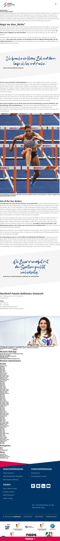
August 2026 (3, 366)
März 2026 (3, 372)
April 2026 (2, 371)
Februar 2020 (3, 437)
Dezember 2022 (4, 413)
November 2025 (4, 377)
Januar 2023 (3, 412)
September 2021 (4, 426)
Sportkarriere (11, 348)
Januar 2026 (3, 374)
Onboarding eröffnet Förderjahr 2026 (10, 359)
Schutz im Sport (8, 498)
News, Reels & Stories (10, 489)
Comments (36, 348)
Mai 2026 (2, 369)
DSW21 (37, 346)
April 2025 (2, 386)
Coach (27, 346)
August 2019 (3, 441)
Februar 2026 (3, 373)
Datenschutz (28, 517)
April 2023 (2, 411)
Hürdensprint (43, 346)
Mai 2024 (2, 397)
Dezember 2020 (4, 433)
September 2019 (4, 440)
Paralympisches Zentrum (38, 476)
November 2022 (4, 414)
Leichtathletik (3, 348)
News (1, 447)
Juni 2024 (2, 396)
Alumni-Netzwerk (8, 495)
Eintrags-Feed (3, 455)
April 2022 (2, 419)
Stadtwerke (19, 348)
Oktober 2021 (3, 424)
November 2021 (4, 423)
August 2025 (3, 381)
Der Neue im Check (5, 355)
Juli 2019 (2, 442)
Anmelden (3, 454)
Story (16, 346)
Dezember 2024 (4, 389)
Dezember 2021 (4, 422)
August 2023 (3, 406)
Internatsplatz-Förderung (10, 480)
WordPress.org (4, 458)
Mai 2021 (2, 431)
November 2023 (4, 403)
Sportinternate (35, 473)
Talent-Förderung (8, 473)
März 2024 (2, 399)
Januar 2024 (3, 401)
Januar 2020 (3, 438)
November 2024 (4, 391)
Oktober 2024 (3, 392)
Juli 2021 (2, 428)
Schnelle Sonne (4, 357)
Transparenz (39, 517)
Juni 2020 (2, 434)
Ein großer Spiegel (8, 11)
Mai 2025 (2, 384)
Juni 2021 (2, 429)
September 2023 (4, 404)
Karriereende (50, 346)
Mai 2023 (2, 409)
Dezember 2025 (4, 376)
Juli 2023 (2, 407)
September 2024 (4, 393)
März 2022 (2, 421)
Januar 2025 (3, 388)
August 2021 (3, 427)
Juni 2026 (2, 368)
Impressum (17, 517)
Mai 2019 (2, 443)
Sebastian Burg (4, 346)
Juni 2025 (2, 383)
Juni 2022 (2, 417)
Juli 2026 (2, 367)
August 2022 (3, 416)
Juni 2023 (2, 408)
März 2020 (3, 436)
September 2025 (4, 379)
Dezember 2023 (4, 402)
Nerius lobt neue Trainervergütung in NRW (11, 354)
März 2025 (2, 387)
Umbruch (29, 348)
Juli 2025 (2, 382)
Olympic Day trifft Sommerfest (8, 356)
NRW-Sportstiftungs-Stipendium (13, 476)
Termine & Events (8, 492)
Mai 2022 (2, 418)
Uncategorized (4, 450)
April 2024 (2, 398)
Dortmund (32, 346)
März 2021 (2, 432)
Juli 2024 (2, 394)
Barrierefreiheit (51, 517)
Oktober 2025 (3, 378)
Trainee (24, 348)
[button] (3, 537)
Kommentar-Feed (5, 457)
